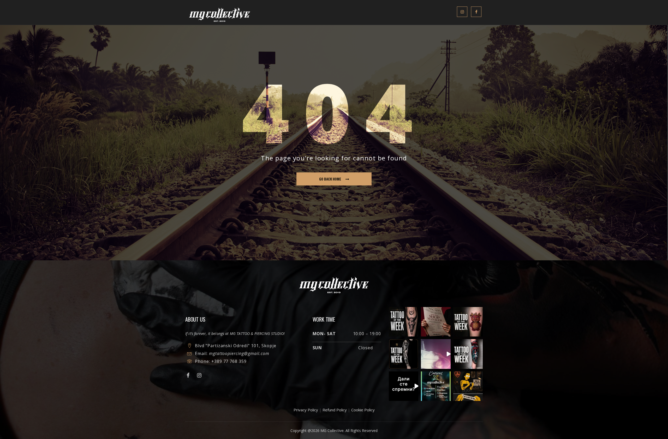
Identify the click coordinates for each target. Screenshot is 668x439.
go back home (330, 179)
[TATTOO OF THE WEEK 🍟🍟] (468, 321)
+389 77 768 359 (229, 361)
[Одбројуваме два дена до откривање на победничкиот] (403, 386)
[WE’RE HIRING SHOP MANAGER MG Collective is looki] (435, 321)
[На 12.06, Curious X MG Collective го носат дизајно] (435, 386)
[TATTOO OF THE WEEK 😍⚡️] (403, 354)
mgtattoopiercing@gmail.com (239, 353)
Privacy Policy (306, 409)
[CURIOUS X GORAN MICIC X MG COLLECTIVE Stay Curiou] (435, 354)
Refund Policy (335, 409)
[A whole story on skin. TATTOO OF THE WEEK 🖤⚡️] (468, 354)
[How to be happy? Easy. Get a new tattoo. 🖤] (468, 386)
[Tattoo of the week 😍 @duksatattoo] (403, 321)
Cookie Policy (363, 409)
